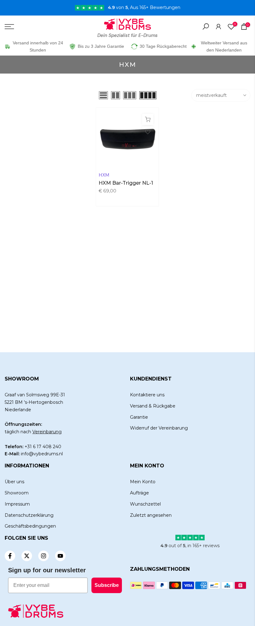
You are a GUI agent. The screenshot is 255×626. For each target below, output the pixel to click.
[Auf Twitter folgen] (26, 556)
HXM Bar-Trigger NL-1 (126, 183)
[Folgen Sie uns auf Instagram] (43, 556)
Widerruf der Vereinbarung (159, 428)
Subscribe (107, 585)
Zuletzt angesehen (151, 515)
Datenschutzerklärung (29, 515)
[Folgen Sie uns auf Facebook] (10, 556)
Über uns (14, 481)
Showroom (17, 493)
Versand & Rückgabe (152, 406)
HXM (104, 175)
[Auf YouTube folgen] (60, 556)
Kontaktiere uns (147, 395)
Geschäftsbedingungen (30, 526)
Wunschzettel (145, 504)
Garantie (139, 417)
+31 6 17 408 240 (43, 446)
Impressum (17, 504)
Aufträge (139, 493)
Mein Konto (142, 481)
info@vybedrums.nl (42, 454)
